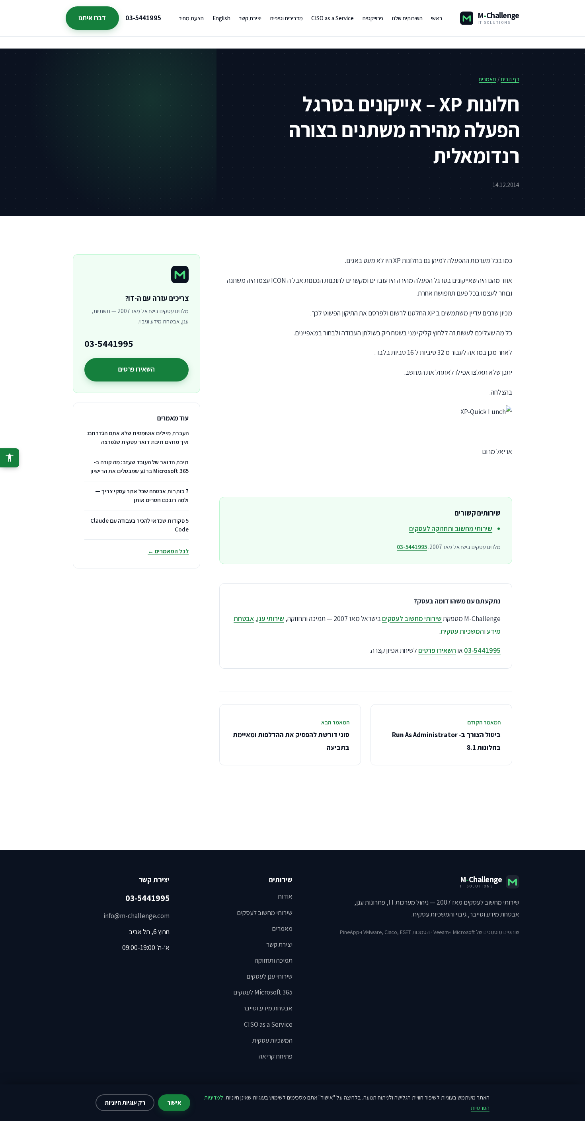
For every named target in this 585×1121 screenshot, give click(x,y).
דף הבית (510, 79)
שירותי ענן (270, 618)
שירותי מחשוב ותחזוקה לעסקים (450, 528)
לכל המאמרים (168, 551)
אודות (285, 896)
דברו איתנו (92, 18)
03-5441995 (143, 18)
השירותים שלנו (407, 18)
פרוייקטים (373, 18)
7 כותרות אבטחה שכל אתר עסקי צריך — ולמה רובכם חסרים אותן (142, 495)
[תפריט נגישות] (9, 457)
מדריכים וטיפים (286, 18)
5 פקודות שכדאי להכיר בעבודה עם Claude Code (139, 525)
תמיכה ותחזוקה (273, 960)
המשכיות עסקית (462, 631)
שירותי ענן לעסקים (269, 976)
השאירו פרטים (437, 650)
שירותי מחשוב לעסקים (412, 618)
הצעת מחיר (191, 18)
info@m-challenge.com (136, 915)
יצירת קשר (250, 18)
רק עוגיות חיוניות (125, 1102)
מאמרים (487, 79)
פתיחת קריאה (275, 1056)
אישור (174, 1102)
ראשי (436, 18)
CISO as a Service (332, 18)
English (221, 18)
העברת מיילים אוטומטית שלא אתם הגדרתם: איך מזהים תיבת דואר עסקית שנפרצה (137, 437)
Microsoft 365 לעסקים (262, 992)
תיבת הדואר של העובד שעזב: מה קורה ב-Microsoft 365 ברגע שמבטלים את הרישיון (139, 466)
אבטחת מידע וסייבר (267, 1008)
